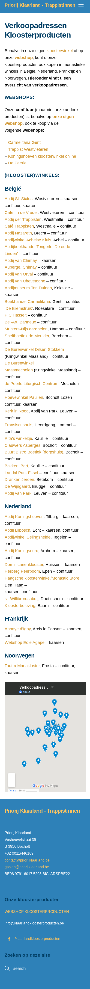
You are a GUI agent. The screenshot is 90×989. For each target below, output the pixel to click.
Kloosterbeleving (20, 605)
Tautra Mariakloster (22, 665)
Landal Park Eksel (21, 473)
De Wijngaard (17, 486)
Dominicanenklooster (24, 564)
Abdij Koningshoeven (24, 516)
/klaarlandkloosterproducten (37, 938)
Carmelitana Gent (24, 142)
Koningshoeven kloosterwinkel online (42, 156)
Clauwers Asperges (22, 445)
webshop (24, 57)
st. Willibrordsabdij (21, 598)
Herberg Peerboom (22, 571)
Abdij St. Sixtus (19, 198)
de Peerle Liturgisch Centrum (31, 383)
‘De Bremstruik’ (19, 308)
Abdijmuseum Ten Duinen (28, 288)
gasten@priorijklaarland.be (27, 867)
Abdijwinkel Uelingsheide (28, 537)
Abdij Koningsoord (21, 550)
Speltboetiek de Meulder (27, 336)
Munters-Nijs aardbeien (26, 329)
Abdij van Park (18, 493)
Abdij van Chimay (21, 260)
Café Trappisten (19, 226)
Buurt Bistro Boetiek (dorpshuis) (34, 452)
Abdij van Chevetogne (25, 281)
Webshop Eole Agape (25, 642)
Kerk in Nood (17, 411)
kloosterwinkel (60, 50)
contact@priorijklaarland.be (28, 860)
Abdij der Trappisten (23, 219)
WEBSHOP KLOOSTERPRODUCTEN (37, 911)
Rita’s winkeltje (18, 438)
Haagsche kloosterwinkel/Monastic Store (42, 578)
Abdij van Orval (19, 274)
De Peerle (17, 163)
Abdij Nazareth (18, 233)
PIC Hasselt (16, 315)
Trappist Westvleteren (28, 149)
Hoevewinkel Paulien (24, 397)
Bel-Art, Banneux (20, 322)
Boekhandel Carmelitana (27, 301)
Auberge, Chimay (21, 267)
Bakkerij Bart (16, 466)
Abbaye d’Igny (18, 629)
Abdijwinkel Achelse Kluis (28, 240)
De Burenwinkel (34, 349)
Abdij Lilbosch (17, 530)
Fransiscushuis (18, 425)
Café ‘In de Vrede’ (21, 212)
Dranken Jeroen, (20, 479)
